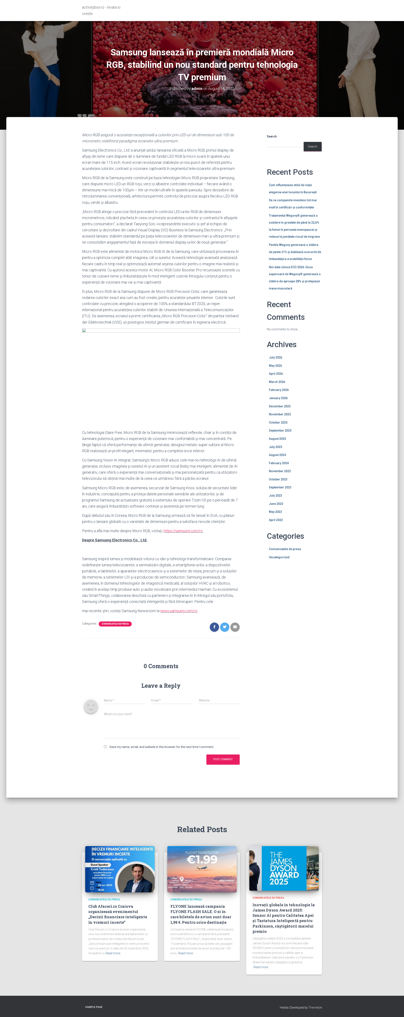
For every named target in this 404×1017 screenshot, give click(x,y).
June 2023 (276, 503)
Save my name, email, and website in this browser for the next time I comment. (161, 747)
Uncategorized (279, 557)
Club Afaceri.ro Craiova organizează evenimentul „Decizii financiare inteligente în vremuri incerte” (117, 914)
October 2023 (278, 479)
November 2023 (280, 471)
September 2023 (280, 487)
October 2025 (278, 422)
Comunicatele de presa (115, 624)
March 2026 (277, 382)
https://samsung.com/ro (183, 531)
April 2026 (276, 373)
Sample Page (93, 1007)
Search (272, 136)
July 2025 (275, 447)
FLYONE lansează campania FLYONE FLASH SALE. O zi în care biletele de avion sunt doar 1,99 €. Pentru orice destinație (200, 914)
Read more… (114, 953)
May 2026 (275, 365)
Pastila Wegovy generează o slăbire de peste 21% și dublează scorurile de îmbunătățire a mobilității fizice (295, 252)
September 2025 (280, 430)
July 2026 (275, 357)
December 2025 (280, 406)
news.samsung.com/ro (178, 611)
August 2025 (277, 438)
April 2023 (276, 520)
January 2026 (278, 398)
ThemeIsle (315, 1007)
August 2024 (277, 455)
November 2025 (280, 414)
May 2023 (275, 511)
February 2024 (279, 463)
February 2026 (279, 390)
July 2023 (275, 495)
